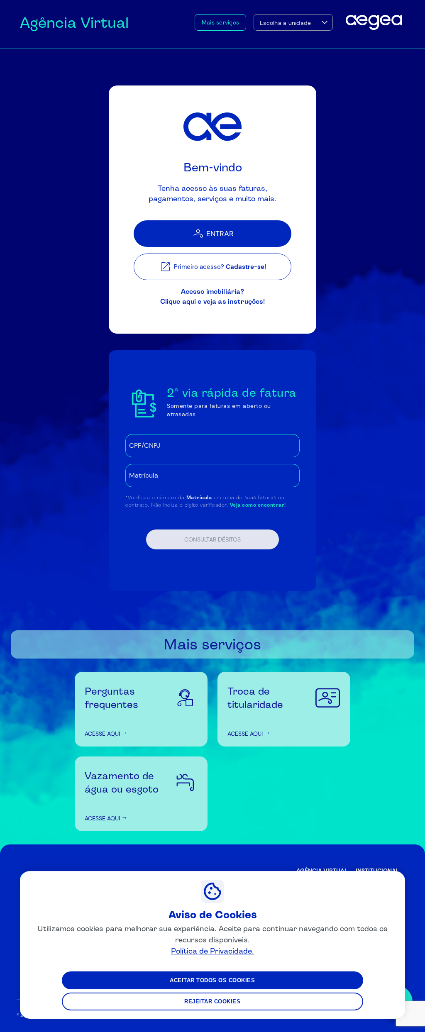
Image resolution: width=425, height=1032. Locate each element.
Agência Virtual (74, 22)
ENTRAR (220, 234)
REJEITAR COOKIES (212, 1001)
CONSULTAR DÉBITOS (212, 539)
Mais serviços (220, 22)
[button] (324, 22)
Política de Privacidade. (212, 951)
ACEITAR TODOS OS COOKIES (212, 980)
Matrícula (199, 497)
